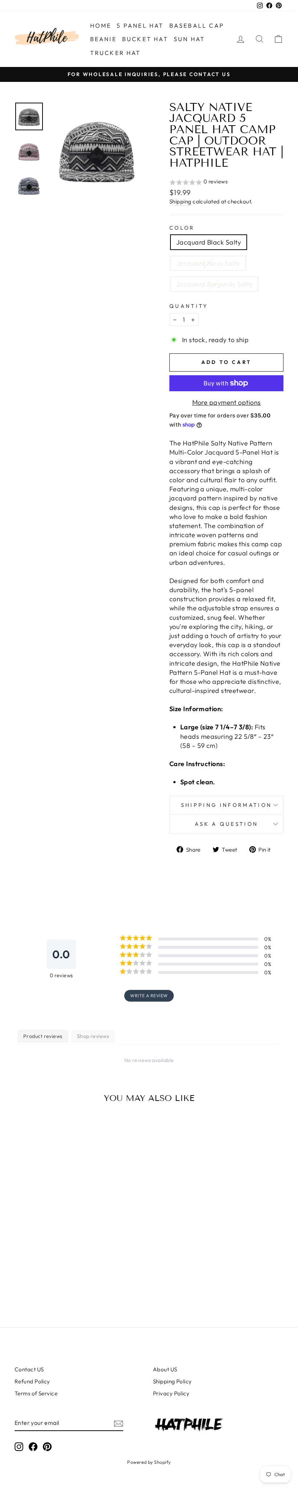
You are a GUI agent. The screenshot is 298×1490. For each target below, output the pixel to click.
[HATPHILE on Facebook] (33, 1446)
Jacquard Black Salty (208, 242)
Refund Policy (32, 1381)
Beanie (103, 39)
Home (101, 25)
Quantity (188, 306)
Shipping (180, 201)
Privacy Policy (171, 1393)
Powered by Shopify (148, 1462)
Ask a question (226, 824)
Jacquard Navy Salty (208, 263)
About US (165, 1369)
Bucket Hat (145, 39)
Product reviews (43, 1036)
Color (182, 228)
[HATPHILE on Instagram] (19, 1446)
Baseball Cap (196, 25)
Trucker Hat (115, 52)
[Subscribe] (118, 1423)
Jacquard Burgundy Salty (214, 284)
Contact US (29, 1369)
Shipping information (226, 805)
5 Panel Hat (140, 25)
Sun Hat (189, 39)
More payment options (226, 402)
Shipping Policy (172, 1381)
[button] (226, 182)
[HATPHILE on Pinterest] (47, 1446)
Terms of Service (36, 1393)
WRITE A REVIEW (149, 995)
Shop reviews (93, 1036)
